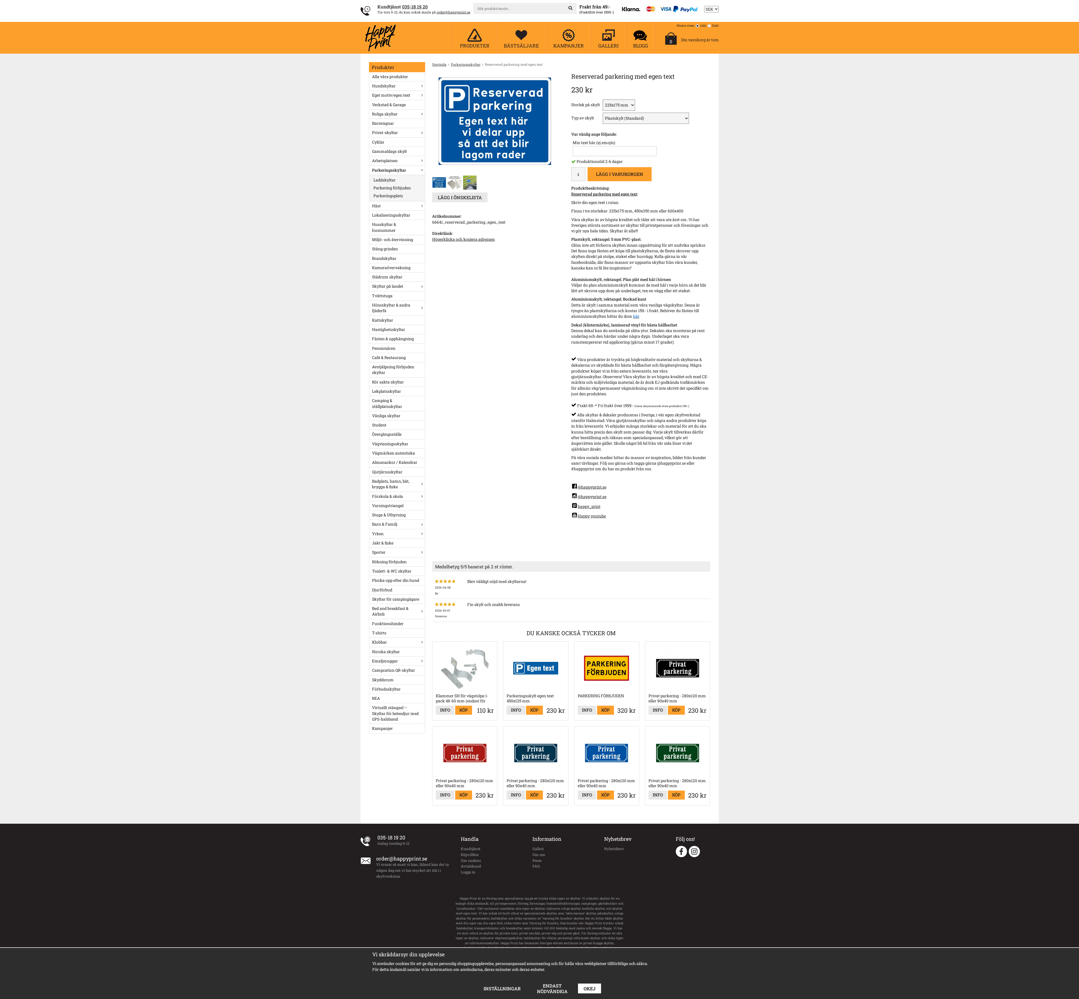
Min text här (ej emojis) (594, 142)
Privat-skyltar (385, 132)
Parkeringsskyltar (389, 170)
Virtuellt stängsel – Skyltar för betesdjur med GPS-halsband (395, 713)
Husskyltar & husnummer (384, 227)
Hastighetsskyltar (388, 329)
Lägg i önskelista (460, 197)
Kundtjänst (470, 848)
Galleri (538, 848)
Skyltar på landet (387, 286)
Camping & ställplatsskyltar (387, 403)
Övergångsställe (387, 434)
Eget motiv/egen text (391, 95)
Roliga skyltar (385, 114)
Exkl (715, 25)
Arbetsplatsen (385, 160)
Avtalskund (471, 866)
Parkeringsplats (388, 195)
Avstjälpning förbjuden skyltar (393, 369)
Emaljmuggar (385, 661)
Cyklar (378, 142)
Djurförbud (382, 589)
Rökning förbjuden (389, 561)
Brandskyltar (384, 258)
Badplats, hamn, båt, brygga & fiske (390, 483)
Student (379, 425)
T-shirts (379, 632)
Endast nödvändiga (552, 988)
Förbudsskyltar (386, 689)
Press (536, 860)
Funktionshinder (388, 623)
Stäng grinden (385, 248)
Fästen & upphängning (393, 338)
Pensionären (383, 348)
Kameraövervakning (391, 267)
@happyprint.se (592, 487)
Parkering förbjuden (392, 187)
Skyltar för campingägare (395, 599)
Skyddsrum (383, 679)
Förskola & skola (387, 496)
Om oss (538, 854)
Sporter (379, 552)
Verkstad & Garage (389, 104)
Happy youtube (592, 516)
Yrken (378, 533)
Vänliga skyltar (386, 415)
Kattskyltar (382, 320)
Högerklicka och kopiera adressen (463, 239)
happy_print (589, 506)
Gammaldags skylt (389, 151)
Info (445, 710)
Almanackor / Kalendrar (394, 462)
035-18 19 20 (415, 7)
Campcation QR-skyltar (393, 670)
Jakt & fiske (382, 543)
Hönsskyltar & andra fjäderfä (391, 307)
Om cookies (471, 860)
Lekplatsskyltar (386, 391)
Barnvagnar (383, 123)
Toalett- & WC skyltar (391, 571)
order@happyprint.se (453, 12)
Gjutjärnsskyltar (387, 471)
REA (376, 698)
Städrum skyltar (387, 277)
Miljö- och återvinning (392, 239)
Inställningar (502, 988)
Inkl (703, 25)
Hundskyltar (384, 85)
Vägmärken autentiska (393, 453)
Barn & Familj (384, 524)
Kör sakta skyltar (388, 382)
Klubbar (379, 642)
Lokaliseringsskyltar (391, 215)
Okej (589, 988)
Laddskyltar (384, 180)
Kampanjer (382, 728)
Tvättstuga (382, 295)
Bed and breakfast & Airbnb (390, 611)
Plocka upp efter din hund (395, 580)
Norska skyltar (386, 651)
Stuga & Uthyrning (389, 514)
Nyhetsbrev (614, 848)
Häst (376, 205)
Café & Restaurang (389, 357)
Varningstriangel (388, 505)
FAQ (536, 866)
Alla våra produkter (390, 76)
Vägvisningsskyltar (390, 443)
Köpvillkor (470, 854)
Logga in (468, 872)
